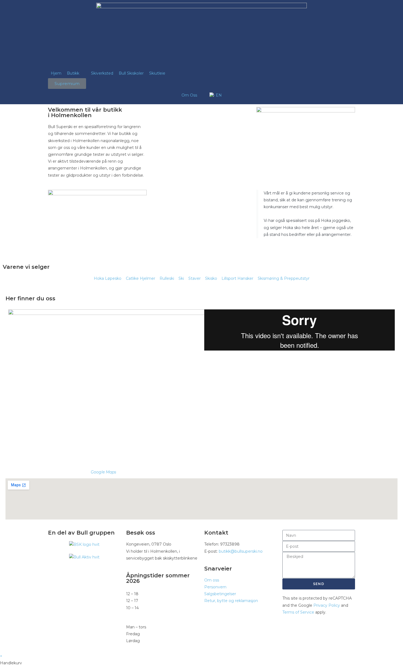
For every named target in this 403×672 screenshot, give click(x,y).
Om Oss (189, 95)
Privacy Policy (326, 605)
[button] (76, 73)
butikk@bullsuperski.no (241, 551)
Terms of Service (298, 612)
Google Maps (103, 472)
